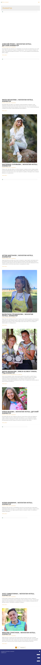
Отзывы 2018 (8, 414)
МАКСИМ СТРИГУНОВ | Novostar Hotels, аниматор (19, 633)
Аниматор (3, 102)
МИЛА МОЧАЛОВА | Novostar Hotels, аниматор (17, 100)
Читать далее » (4, 110)
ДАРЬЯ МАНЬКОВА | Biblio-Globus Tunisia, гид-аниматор (19, 372)
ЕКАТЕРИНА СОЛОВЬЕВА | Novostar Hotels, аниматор (20, 165)
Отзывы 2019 (8, 102)
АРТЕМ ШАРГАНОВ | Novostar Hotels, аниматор (17, 256)
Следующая (22, 647)
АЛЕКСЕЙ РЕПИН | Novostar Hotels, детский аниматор (17, 45)
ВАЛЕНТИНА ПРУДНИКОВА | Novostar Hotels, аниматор (17, 315)
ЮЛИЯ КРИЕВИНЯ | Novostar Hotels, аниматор (17, 503)
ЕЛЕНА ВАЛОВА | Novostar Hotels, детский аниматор (20, 412)
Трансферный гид (13, 374)
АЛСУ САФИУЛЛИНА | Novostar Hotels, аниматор (18, 594)
